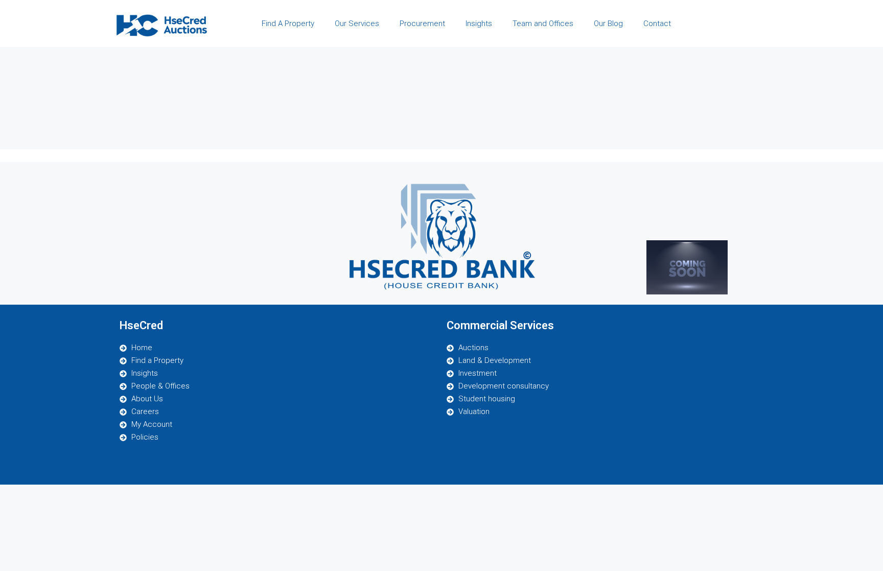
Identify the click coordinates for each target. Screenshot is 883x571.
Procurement (422, 23)
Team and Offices (543, 23)
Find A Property (288, 23)
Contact (657, 23)
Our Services (357, 23)
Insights (479, 23)
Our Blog (608, 23)
